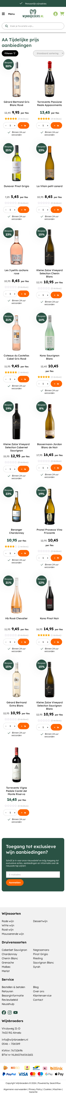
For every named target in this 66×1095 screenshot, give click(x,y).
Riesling (38, 958)
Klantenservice (42, 995)
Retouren (7, 991)
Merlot (6, 971)
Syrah (36, 966)
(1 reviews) (23, 372)
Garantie (33, 1092)
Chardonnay (9, 954)
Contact (38, 999)
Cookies (47, 1089)
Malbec (6, 966)
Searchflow (55, 1083)
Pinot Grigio (40, 954)
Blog (36, 987)
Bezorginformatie (13, 995)
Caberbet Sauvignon (14, 950)
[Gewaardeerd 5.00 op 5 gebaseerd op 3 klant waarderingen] (11, 119)
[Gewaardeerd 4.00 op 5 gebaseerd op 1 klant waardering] (11, 546)
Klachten (57, 1089)
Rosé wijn (8, 929)
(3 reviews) (23, 118)
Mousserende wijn (13, 933)
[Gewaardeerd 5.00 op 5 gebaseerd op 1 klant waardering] (11, 372)
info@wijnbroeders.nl (15, 1039)
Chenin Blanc (10, 958)
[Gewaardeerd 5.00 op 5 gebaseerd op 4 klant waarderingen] (44, 119)
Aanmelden (15, 882)
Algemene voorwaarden (15, 1089)
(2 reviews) (56, 377)
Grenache (8, 962)
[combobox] (33, 26)
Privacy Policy (35, 1089)
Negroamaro (41, 950)
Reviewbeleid (10, 999)
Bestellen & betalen (13, 987)
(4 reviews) (56, 118)
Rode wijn (8, 921)
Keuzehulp (8, 1004)
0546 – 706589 (11, 1043)
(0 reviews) (23, 203)
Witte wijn (8, 925)
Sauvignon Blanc (43, 962)
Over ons (38, 991)
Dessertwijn (40, 921)
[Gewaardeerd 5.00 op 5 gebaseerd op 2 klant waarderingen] (44, 377)
